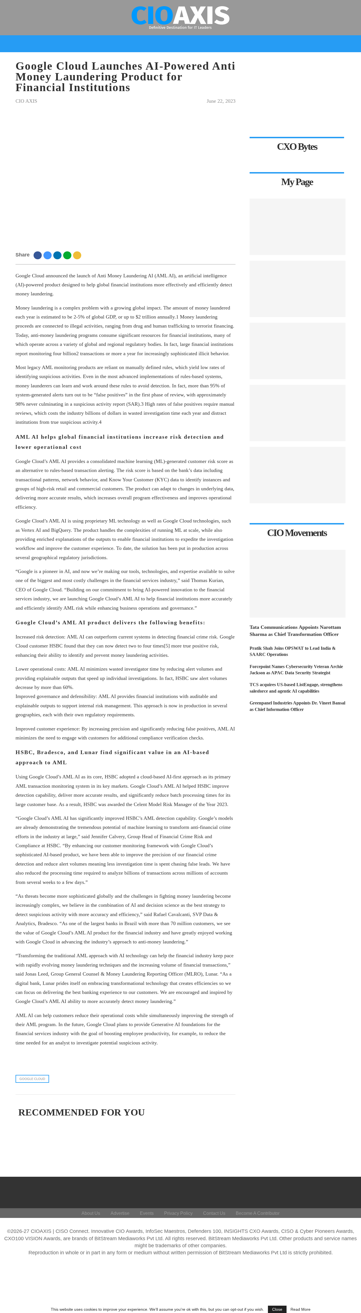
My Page (266, 60)
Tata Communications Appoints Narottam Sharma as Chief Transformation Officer (295, 630)
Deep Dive (81, 60)
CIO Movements (230, 60)
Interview (191, 60)
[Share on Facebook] (38, 255)
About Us (91, 1213)
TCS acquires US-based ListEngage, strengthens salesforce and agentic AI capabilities (296, 687)
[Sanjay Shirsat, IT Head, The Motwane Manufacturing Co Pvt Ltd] (297, 413)
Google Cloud (32, 1079)
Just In (54, 60)
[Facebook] (290, 1191)
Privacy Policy (178, 1213)
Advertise (120, 1213)
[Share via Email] (78, 255)
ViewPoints (119, 60)
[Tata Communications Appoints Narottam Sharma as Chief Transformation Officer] (297, 584)
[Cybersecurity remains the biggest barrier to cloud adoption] (297, 351)
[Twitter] (303, 1191)
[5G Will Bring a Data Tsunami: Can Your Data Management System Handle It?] (297, 475)
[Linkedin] (317, 1191)
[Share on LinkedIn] (58, 255)
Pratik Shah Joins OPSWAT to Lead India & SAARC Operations (293, 651)
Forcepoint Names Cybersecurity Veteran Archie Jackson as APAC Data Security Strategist (296, 669)
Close (277, 1309)
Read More (300, 1309)
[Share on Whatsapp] (68, 255)
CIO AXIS (26, 101)
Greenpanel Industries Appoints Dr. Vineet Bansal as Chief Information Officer (297, 706)
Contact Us (214, 1213)
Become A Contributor (257, 1213)
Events (292, 60)
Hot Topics (154, 60)
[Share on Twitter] (48, 255)
